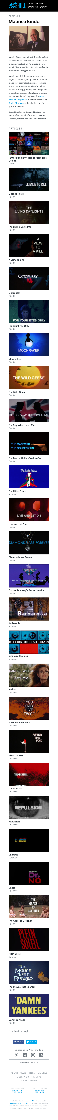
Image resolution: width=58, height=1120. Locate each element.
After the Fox (16, 755)
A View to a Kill (17, 260)
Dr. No (12, 887)
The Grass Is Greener (20, 920)
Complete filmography (19, 1031)
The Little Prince (17, 491)
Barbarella (14, 623)
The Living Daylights (20, 226)
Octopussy (14, 293)
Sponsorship (29, 1080)
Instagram (33, 1055)
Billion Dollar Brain (19, 656)
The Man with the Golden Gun (25, 458)
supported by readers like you (20, 1103)
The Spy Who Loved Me (22, 425)
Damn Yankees (17, 1020)
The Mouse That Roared (22, 987)
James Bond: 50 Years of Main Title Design (28, 159)
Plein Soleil (15, 953)
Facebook (25, 1055)
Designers (33, 7)
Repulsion (14, 821)
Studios (43, 7)
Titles (30, 3)
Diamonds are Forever (21, 557)
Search (48, 3)
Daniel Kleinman (16, 103)
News (23, 1072)
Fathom (13, 689)
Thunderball (15, 788)
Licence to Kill (16, 193)
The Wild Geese (17, 392)
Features (39, 3)
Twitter (16, 1055)
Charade (13, 854)
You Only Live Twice (19, 722)
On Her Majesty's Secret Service (26, 590)
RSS (41, 1055)
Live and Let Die (18, 524)
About (14, 1072)
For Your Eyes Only (19, 326)
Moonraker (15, 359)
